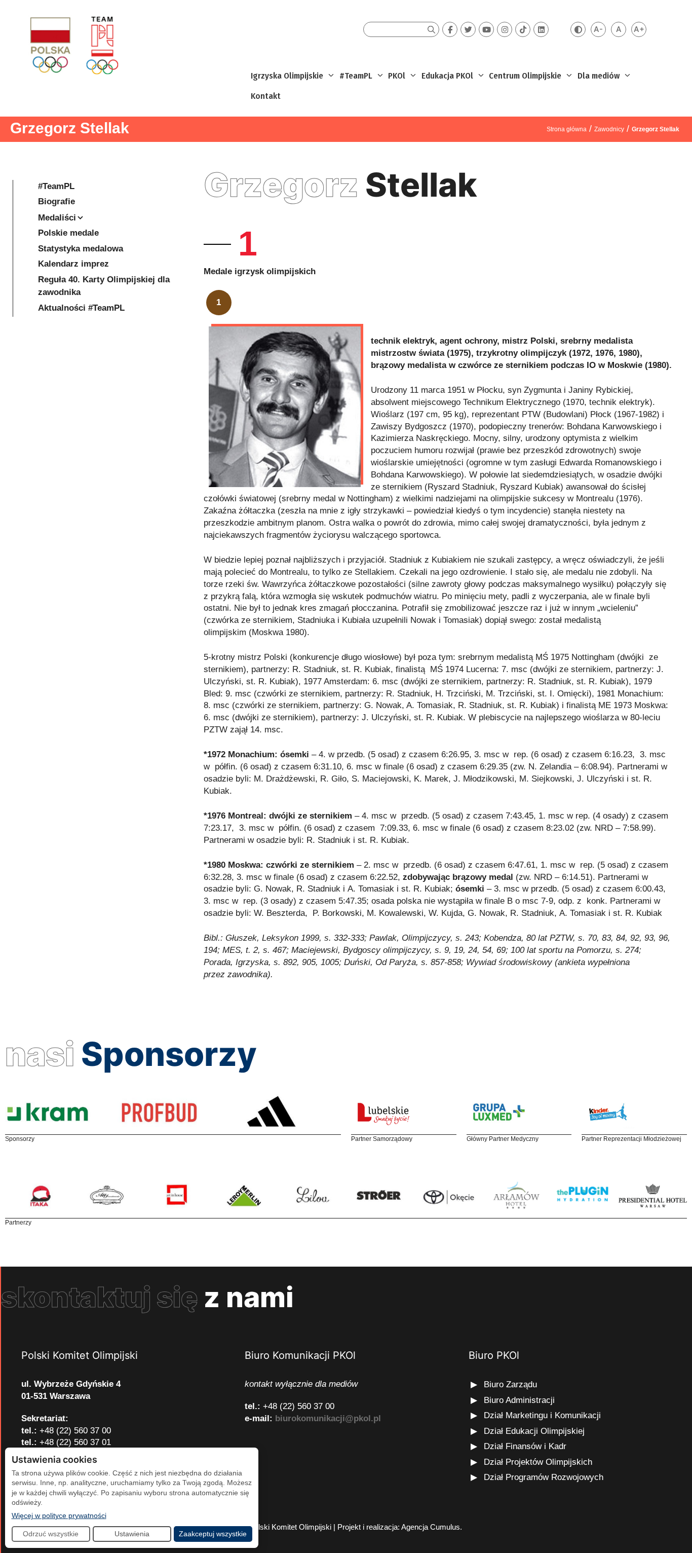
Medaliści (57, 218)
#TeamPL (355, 75)
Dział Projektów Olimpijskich (538, 1462)
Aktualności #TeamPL (81, 308)
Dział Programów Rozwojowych (543, 1477)
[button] (330, 76)
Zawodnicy (609, 129)
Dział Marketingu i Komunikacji (542, 1415)
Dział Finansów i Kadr (526, 1446)
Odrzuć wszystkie (51, 1534)
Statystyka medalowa (80, 248)
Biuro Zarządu (510, 1384)
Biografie (56, 201)
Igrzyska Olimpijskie (287, 75)
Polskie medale (68, 233)
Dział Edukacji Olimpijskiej (534, 1431)
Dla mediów (599, 75)
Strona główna (567, 129)
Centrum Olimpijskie (525, 75)
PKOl (396, 75)
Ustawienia (131, 1534)
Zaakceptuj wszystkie (213, 1534)
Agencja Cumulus (430, 1527)
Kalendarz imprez (73, 264)
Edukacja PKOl (447, 75)
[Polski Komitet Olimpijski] (72, 45)
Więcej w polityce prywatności (59, 1515)
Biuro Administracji (519, 1400)
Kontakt (266, 96)
